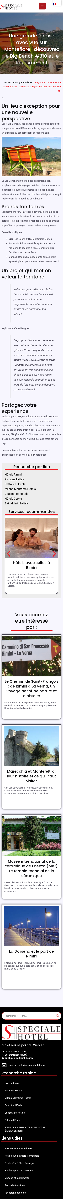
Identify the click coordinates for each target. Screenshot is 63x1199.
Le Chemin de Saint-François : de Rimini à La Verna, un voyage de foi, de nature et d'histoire (31, 688)
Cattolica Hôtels (13, 1105)
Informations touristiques (18, 1148)
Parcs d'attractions (15, 1185)
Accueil (7, 82)
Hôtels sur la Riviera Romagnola (22, 1155)
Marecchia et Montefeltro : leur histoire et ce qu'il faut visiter (31, 776)
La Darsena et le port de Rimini (31, 954)
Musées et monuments (17, 1178)
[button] (9, 554)
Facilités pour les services (19, 1170)
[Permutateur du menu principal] (42, 6)
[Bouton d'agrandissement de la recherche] (57, 1016)
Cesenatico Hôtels (15, 1112)
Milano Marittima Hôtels (18, 1098)
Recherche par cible (15, 1192)
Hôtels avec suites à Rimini (31, 565)
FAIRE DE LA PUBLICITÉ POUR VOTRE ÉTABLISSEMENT (25, 1129)
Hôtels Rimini (12, 1083)
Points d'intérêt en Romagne (20, 1163)
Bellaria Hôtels (13, 1120)
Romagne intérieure (22, 82)
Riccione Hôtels (13, 1090)
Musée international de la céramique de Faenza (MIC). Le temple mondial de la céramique (31, 868)
